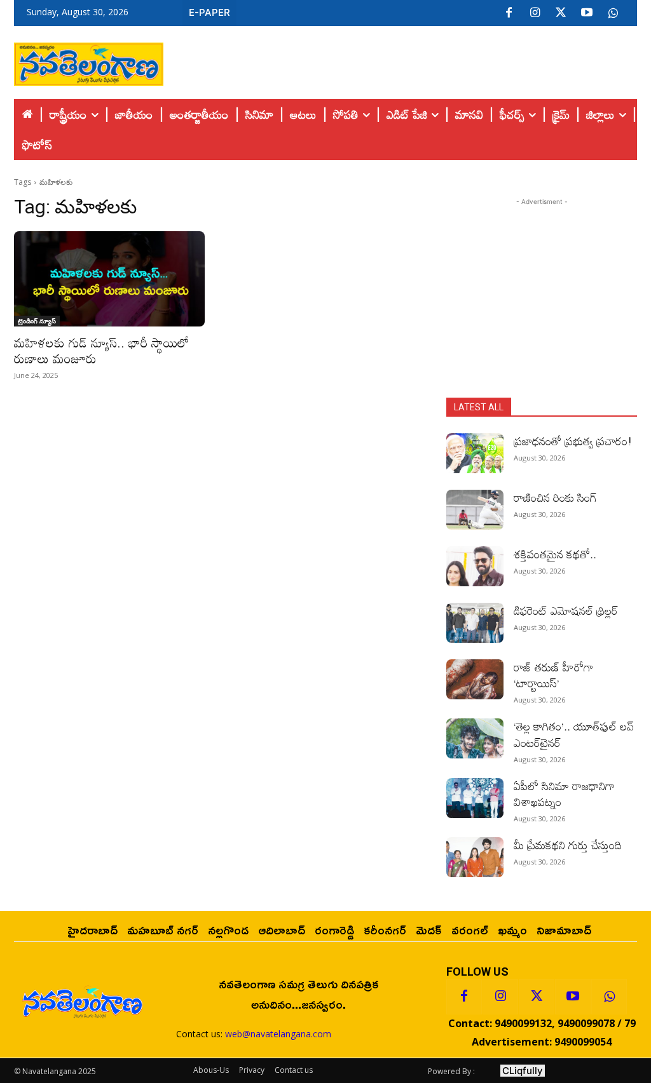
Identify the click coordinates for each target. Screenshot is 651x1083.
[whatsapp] (612, 13)
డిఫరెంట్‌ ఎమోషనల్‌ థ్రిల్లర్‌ (566, 610)
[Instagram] (534, 13)
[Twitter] (560, 13)
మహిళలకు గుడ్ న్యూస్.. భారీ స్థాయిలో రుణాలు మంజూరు (101, 350)
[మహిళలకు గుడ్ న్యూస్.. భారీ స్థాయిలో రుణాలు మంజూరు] (109, 278)
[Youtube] (586, 13)
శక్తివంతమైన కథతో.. (555, 553)
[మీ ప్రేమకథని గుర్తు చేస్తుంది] (475, 857)
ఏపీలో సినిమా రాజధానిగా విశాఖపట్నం (564, 793)
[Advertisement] (400, 61)
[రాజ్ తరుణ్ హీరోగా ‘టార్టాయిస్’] (475, 679)
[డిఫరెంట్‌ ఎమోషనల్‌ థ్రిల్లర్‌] (475, 623)
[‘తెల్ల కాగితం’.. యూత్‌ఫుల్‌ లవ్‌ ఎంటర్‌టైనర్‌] (475, 738)
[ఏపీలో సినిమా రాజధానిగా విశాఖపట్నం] (475, 798)
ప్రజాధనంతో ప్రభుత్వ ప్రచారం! (573, 440)
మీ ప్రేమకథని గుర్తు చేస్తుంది (568, 844)
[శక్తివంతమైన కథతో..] (475, 566)
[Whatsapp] (609, 996)
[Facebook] (508, 13)
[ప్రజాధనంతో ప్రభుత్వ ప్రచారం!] (475, 453)
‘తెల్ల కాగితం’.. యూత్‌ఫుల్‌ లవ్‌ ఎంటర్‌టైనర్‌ (574, 734)
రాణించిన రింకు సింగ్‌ (555, 497)
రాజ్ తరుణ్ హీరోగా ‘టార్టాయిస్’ (553, 675)
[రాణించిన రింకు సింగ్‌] (475, 510)
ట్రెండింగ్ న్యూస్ (37, 320)
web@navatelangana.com (278, 1034)
